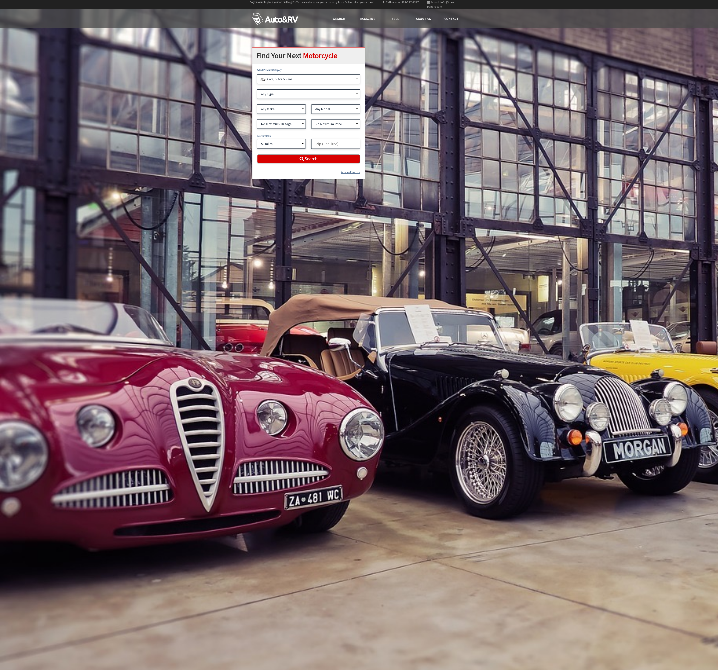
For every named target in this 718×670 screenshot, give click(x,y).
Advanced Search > (350, 172)
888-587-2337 (410, 2)
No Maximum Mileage (276, 124)
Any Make (267, 109)
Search (339, 19)
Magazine (367, 19)
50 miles (267, 144)
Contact (451, 19)
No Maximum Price (328, 124)
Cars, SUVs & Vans (279, 79)
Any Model (322, 109)
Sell (395, 19)
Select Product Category (269, 70)
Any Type (267, 94)
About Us (423, 19)
